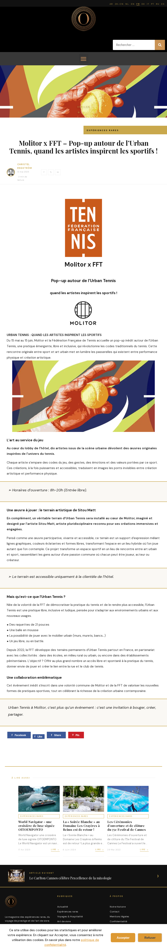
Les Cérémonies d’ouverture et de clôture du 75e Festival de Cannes (126, 826)
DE (143, 4)
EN (132, 4)
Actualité (62, 906)
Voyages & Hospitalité (70, 916)
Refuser (150, 937)
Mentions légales (119, 916)
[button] (83, 58)
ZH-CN (119, 4)
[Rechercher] (160, 45)
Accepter (123, 937)
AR (111, 4)
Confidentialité (118, 921)
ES (162, 4)
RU (157, 4)
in (58, 172)
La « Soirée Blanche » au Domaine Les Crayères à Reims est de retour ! (81, 826)
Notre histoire (118, 906)
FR (138, 4)
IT (148, 4)
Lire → (55, 849)
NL (127, 4)
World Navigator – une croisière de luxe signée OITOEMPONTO (36, 826)
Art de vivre (64, 921)
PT (152, 4)
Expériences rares (103, 130)
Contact (114, 911)
